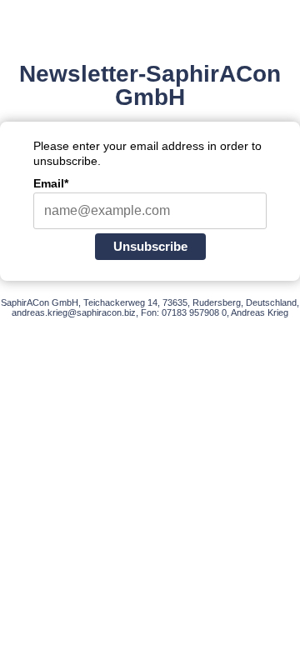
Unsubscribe (150, 246)
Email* (50, 183)
